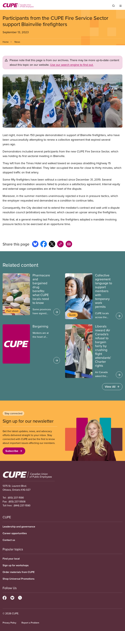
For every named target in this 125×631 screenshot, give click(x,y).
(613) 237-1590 (16, 497)
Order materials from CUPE (19, 572)
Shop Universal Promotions (19, 579)
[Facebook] (5, 597)
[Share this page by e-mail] (69, 244)
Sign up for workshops (16, 565)
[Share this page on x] (52, 244)
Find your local (11, 559)
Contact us (9, 540)
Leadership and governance (19, 526)
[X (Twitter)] (20, 597)
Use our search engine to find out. (71, 65)
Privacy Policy (9, 622)
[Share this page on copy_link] (60, 244)
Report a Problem (30, 622)
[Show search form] (113, 5)
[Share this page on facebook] (43, 244)
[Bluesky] (12, 597)
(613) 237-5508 (17, 501)
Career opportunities (15, 533)
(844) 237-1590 (22, 505)
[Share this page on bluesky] (35, 244)
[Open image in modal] (62, 101)
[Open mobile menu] (120, 6)
